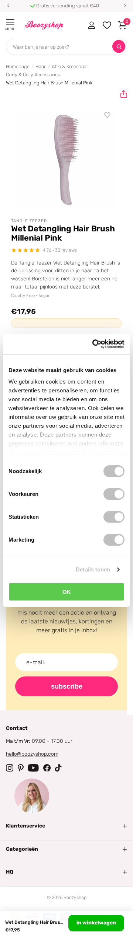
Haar (40, 66)
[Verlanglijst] (107, 115)
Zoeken (118, 46)
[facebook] (47, 768)
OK (66, 591)
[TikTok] (58, 768)
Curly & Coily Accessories (33, 74)
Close (66, 826)
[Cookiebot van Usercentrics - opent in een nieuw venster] (94, 344)
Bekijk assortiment (10, 22)
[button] (8, 6)
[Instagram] (9, 768)
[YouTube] (33, 768)
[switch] (114, 494)
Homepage (18, 66)
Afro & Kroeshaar (70, 66)
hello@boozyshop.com (32, 754)
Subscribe (66, 686)
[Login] (91, 25)
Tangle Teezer (29, 220)
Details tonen (93, 569)
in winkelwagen (96, 923)
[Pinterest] (21, 768)
